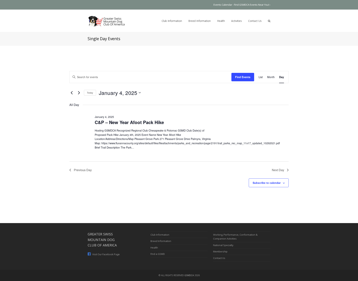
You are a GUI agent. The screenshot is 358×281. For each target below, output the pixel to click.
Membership (220, 251)
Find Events (242, 77)
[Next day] (79, 92)
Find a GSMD (157, 254)
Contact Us (219, 258)
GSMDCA (189, 275)
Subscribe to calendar (267, 183)
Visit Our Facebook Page (106, 254)
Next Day (278, 170)
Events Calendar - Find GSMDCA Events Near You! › (241, 4)
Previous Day (83, 170)
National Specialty (223, 245)
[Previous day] (71, 92)
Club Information (159, 234)
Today (90, 92)
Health (154, 247)
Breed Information (160, 241)
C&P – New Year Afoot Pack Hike (129, 122)
